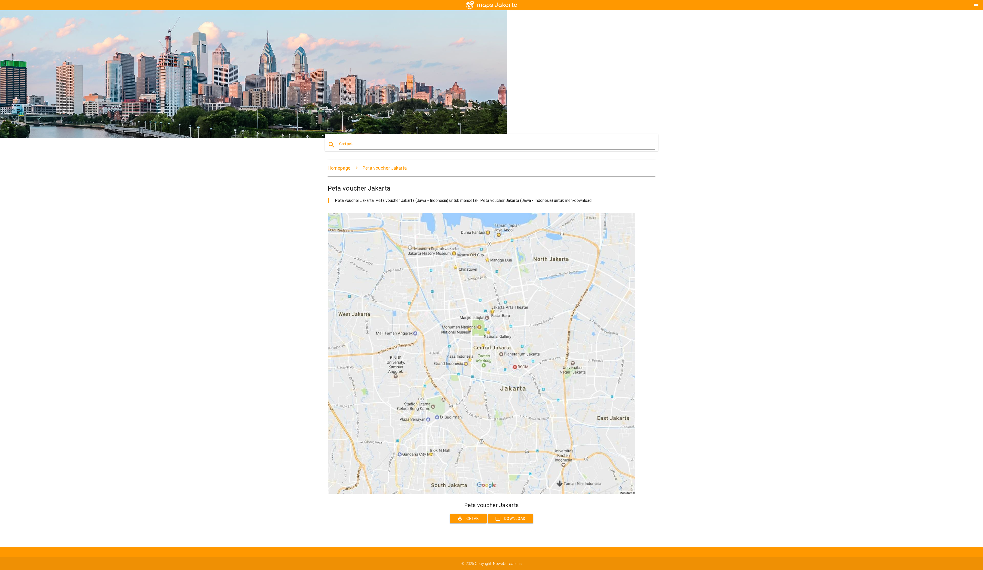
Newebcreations (507, 563)
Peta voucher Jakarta (384, 168)
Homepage (339, 168)
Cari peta (347, 143)
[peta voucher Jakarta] (481, 492)
